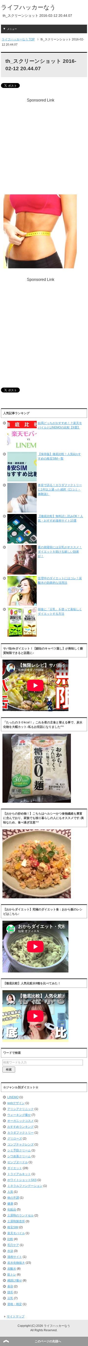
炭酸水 (11, 1268)
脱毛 (10, 1292)
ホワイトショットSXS (22, 1180)
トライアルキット (19, 1174)
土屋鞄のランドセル (20, 1215)
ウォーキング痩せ (19, 1115)
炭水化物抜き (16, 1262)
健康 (10, 1203)
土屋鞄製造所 (16, 1221)
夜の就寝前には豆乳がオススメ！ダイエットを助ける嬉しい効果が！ (60, 551)
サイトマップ (15, 1316)
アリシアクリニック (20, 1109)
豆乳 (10, 1298)
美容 (10, 1286)
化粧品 (11, 1209)
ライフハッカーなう (28, 7)
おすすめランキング (20, 1126)
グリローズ (14, 1138)
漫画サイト (14, 1257)
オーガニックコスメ (20, 1121)
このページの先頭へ (48, 1341)
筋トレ (11, 1274)
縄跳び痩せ (14, 1280)
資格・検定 (14, 1304)
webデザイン (16, 1103)
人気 (10, 1191)
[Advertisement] (44, 147)
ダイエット (14, 1168)
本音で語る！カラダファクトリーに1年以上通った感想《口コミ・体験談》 (60, 489)
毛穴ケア (13, 1245)
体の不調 (13, 1197)
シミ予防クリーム (19, 1150)
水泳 (10, 1251)
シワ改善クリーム (19, 1156)
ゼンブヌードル (17, 1162)
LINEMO (13, 1097)
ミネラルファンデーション (25, 1186)
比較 (10, 1239)
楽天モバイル (16, 1233)
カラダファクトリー (20, 1132)
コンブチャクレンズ (20, 1144)
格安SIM (12, 1227)
